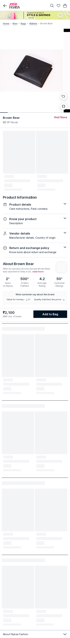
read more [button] (37, 271)
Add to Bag (50, 314)
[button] (5, 6)
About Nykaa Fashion (15, 634)
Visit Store (60, 117)
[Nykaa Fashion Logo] (27, 6)
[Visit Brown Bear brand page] (61, 267)
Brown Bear (11, 117)
